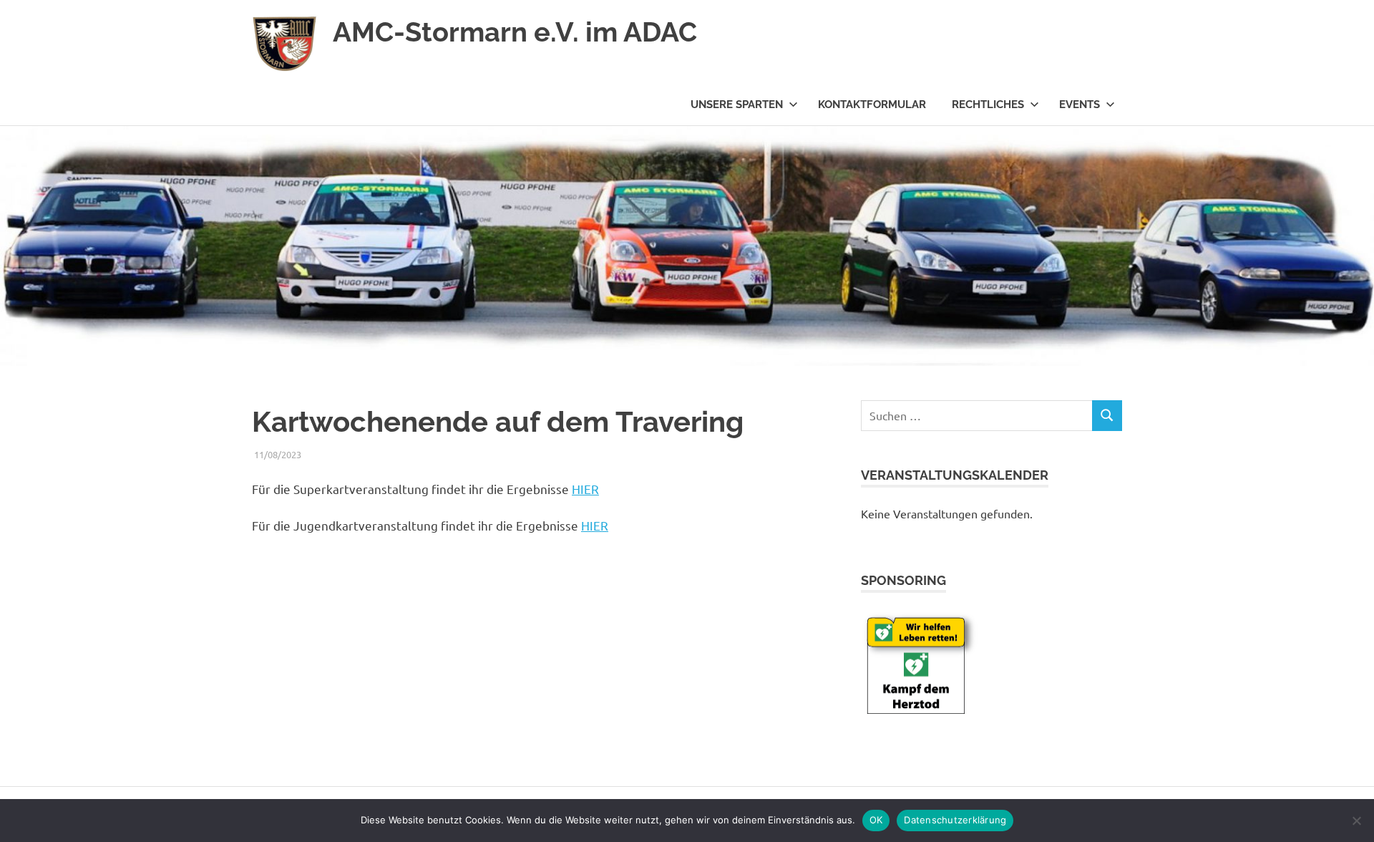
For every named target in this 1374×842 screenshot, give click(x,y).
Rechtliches (988, 104)
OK (876, 820)
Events (1079, 104)
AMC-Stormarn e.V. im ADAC (515, 32)
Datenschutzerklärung (955, 820)
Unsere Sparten (737, 104)
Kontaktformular (872, 104)
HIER (585, 488)
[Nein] (1356, 820)
